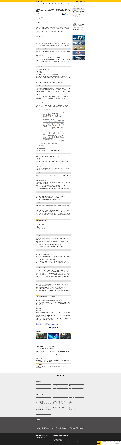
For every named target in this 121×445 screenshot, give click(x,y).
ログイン (81, 1)
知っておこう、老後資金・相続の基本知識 (59, 401)
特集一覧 (37, 398)
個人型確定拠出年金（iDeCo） (73, 409)
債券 (70, 403)
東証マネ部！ (43, 17)
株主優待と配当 (38, 408)
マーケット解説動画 (56, 391)
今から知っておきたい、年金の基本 (58, 400)
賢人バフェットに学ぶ (39, 402)
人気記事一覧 (55, 385)
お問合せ (68, 441)
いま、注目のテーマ (41, 6)
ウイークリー (79, 8)
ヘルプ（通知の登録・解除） (74, 441)
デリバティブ (44, 361)
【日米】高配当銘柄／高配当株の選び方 (42, 407)
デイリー (75, 8)
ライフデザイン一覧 (56, 398)
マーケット (55, 388)
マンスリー (83, 8)
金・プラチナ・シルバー (73, 407)
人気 (54, 384)
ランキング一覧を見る (78, 33)
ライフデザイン (56, 397)
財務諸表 (49, 360)
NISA (70, 408)
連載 (37, 388)
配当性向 (58, 360)
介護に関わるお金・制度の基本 (57, 402)
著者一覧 (70, 385)
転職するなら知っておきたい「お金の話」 (59, 407)
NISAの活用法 (38, 400)
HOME (37, 6)
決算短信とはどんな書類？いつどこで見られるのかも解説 (52, 6)
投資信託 (54, 360)
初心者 (71, 388)
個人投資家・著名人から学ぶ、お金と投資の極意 (43, 409)
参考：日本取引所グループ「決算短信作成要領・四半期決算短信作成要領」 (47, 324)
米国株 (70, 400)
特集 (37, 397)
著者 (70, 384)
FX (69, 404)
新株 (67, 360)
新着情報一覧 (38, 385)
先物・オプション (72, 406)
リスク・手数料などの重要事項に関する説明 (76, 428)
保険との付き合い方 (56, 404)
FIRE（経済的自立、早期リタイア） (58, 403)
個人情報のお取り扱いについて (57, 440)
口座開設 (77, 1)
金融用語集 (39, 414)
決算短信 (63, 360)
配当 (37, 360)
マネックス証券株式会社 (59, 441)
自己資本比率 (38, 361)
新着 (37, 384)
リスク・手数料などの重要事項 (57, 439)
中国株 (70, 401)
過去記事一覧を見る (53, 354)
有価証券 (50, 361)
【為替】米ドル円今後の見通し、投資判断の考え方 (43, 404)
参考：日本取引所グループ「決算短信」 (42, 323)
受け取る (117, 443)
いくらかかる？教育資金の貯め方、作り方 (59, 406)
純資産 (45, 360)
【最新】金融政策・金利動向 (40, 401)
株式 (38, 22)
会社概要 (65, 441)
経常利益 (40, 360)
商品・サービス (72, 397)
